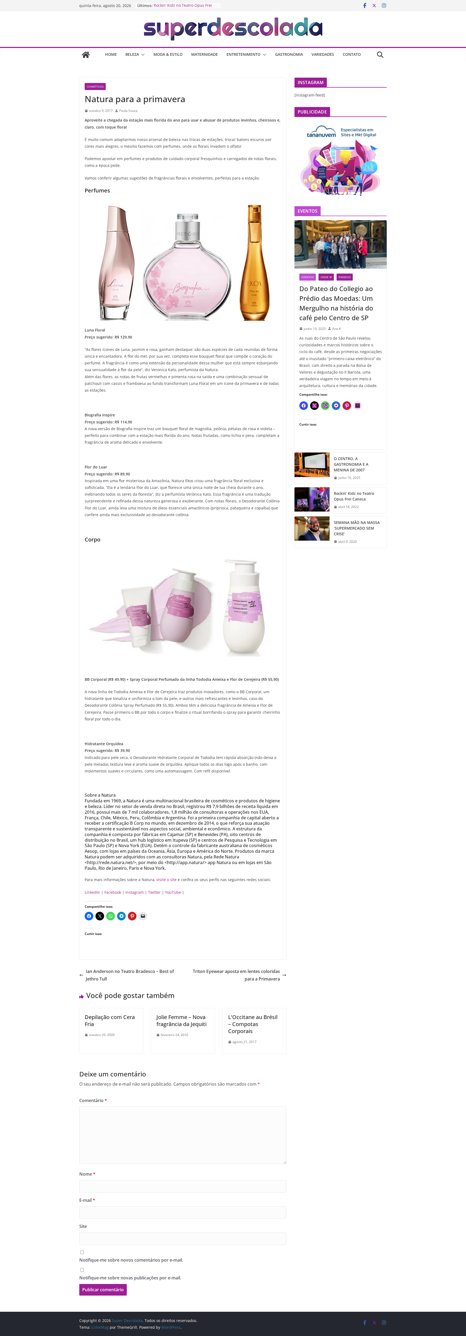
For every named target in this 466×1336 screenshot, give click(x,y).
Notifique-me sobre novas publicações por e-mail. (130, 1278)
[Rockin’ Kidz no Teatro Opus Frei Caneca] (312, 500)
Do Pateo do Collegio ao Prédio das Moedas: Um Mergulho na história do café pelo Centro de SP (336, 303)
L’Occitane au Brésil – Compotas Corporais (252, 1024)
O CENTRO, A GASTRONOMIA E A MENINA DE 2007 (351, 464)
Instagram (134, 892)
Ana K (336, 328)
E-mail (87, 1200)
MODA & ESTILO (168, 54)
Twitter (154, 892)
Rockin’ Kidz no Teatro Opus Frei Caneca (354, 496)
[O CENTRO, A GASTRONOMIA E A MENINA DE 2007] (312, 468)
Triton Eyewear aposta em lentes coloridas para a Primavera (236, 975)
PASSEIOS (345, 277)
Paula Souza (128, 110)
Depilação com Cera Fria (110, 1020)
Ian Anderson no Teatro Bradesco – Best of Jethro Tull (130, 975)
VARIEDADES (322, 54)
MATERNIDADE (204, 54)
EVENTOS (307, 277)
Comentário (93, 1100)
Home (111, 54)
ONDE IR (326, 277)
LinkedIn (92, 892)
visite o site (166, 879)
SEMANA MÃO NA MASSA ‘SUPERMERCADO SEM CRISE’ (357, 528)
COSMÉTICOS (95, 86)
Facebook (112, 892)
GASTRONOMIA (289, 54)
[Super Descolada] (85, 54)
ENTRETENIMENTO (244, 54)
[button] (142, 55)
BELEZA (132, 54)
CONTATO (352, 54)
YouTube (173, 892)
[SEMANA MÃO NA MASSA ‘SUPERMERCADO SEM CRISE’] (312, 532)
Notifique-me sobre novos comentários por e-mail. (131, 1260)
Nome (87, 1174)
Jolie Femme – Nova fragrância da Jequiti (181, 1020)
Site (83, 1226)
